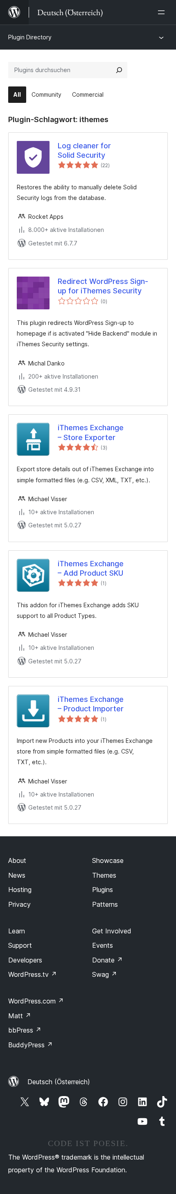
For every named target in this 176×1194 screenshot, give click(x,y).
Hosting (20, 889)
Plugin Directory (30, 37)
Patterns (105, 904)
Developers (25, 960)
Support (20, 945)
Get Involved (111, 931)
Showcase (108, 860)
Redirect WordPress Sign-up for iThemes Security (103, 286)
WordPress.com (36, 1001)
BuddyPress (30, 1045)
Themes (104, 875)
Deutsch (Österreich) (58, 1082)
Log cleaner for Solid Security (84, 150)
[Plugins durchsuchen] (119, 70)
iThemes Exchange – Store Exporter (91, 432)
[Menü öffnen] (163, 12)
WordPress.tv (32, 974)
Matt (19, 1016)
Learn (16, 931)
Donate (107, 960)
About (17, 860)
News (16, 875)
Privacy (19, 904)
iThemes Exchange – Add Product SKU (91, 568)
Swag (104, 974)
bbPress (24, 1030)
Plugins (102, 889)
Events (102, 945)
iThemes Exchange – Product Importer (91, 704)
